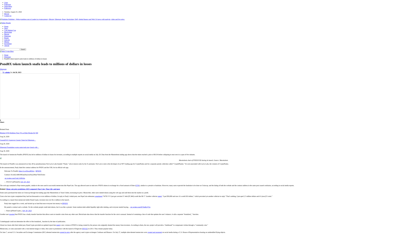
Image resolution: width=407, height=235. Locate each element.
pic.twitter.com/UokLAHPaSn (15, 178)
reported (12, 214)
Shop (6, 28)
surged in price (65, 232)
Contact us (7, 16)
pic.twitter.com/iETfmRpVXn (140, 207)
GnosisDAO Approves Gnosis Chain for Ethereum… (18, 140)
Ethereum (7, 36)
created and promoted (155, 232)
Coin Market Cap (10, 30)
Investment (8, 44)
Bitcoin (6, 14)
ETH (137, 185)
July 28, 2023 (25, 182)
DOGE (85, 229)
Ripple (6, 38)
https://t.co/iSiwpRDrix (26, 171)
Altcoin (6, 45)
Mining (6, 42)
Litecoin (7, 40)
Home (6, 26)
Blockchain (8, 32)
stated (160, 196)
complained (98, 196)
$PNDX (38, 171)
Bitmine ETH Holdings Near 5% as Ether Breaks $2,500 (19, 133)
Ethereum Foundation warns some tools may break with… (19, 147)
